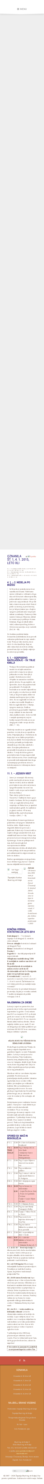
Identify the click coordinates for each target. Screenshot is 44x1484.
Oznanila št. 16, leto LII (22, 1385)
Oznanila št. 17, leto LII (22, 1380)
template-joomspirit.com (43, 1348)
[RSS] (24, 1360)
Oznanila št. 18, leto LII (22, 1376)
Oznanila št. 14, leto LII (22, 1394)
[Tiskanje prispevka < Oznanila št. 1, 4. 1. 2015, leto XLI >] (26, 556)
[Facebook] (20, 1360)
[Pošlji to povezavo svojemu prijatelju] (32, 556)
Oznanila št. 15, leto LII (22, 1389)
